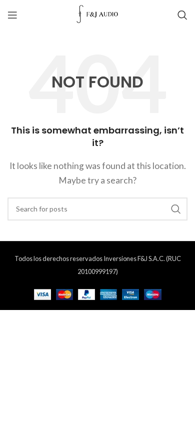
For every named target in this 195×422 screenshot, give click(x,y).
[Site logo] (97, 13)
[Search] (182, 15)
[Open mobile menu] (12, 15)
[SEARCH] (176, 209)
